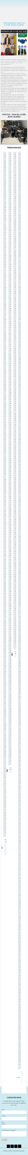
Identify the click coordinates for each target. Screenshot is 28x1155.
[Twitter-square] (12, 1146)
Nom (3, 1109)
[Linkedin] (16, 1146)
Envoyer (4, 1139)
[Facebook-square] (8, 1146)
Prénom (4, 1116)
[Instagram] (19, 1146)
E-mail (4, 1124)
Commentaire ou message (9, 1130)
